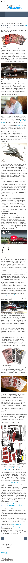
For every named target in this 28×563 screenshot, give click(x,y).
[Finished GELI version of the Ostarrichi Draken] (14, 384)
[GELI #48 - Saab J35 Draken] (14, 356)
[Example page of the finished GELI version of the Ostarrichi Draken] (14, 444)
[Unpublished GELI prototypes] (14, 504)
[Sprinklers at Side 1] (14, 70)
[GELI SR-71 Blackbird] (14, 483)
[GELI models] (14, 39)
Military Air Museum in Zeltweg (10, 295)
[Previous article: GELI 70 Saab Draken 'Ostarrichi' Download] (2, 538)
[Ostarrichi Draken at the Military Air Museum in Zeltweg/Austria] (14, 307)
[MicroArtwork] (14, 7)
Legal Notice (4, 552)
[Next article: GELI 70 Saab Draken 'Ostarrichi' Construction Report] (25, 538)
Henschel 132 (19, 125)
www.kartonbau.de (16, 524)
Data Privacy (4, 553)
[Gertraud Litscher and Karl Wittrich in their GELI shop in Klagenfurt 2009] (14, 105)
